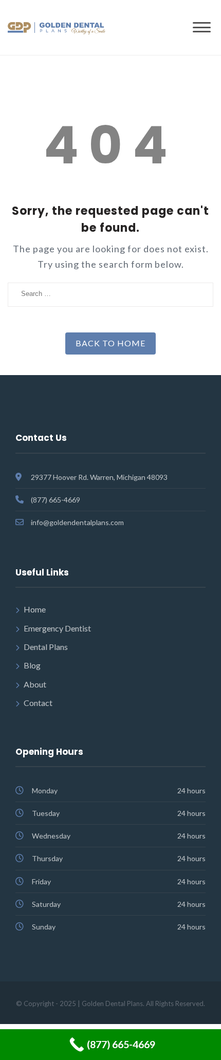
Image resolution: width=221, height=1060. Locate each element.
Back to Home (110, 343)
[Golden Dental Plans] (56, 27)
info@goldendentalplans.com (77, 522)
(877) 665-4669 (55, 499)
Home (35, 609)
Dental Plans (46, 647)
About (35, 684)
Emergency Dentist (57, 628)
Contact (38, 703)
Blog (32, 665)
